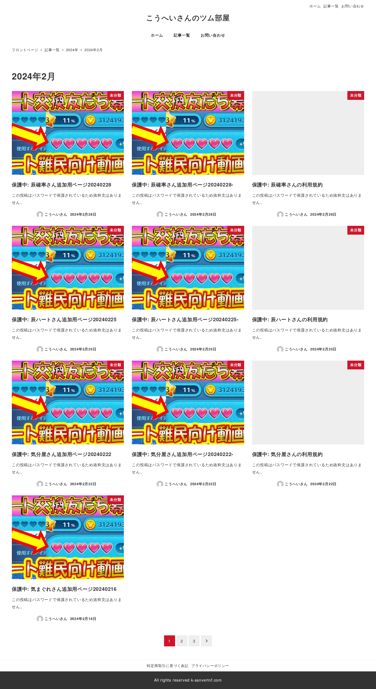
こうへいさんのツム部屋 (188, 17)
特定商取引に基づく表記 (168, 665)
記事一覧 (331, 6)
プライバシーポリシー (210, 665)
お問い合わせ (352, 6)
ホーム (315, 6)
